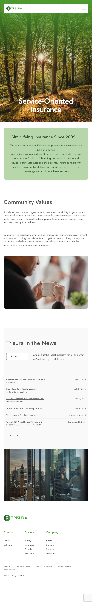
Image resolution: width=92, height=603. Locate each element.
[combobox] (17, 356)
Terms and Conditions (24, 566)
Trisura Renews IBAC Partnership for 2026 (24, 408)
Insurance (29, 544)
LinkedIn (8, 544)
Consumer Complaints (64, 566)
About (49, 540)
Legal (37, 566)
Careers (50, 544)
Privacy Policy (8, 566)
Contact (50, 549)
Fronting (29, 549)
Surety (28, 540)
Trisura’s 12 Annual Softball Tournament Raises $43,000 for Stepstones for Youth (24, 423)
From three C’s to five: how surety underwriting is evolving (21, 390)
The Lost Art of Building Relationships (22, 415)
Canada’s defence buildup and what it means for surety (25, 380)
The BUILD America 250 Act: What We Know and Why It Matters (25, 400)
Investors (50, 553)
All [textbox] (16, 356)
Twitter (7, 540)
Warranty (29, 553)
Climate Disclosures (10, 569)
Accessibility (48, 566)
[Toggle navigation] (84, 8)
